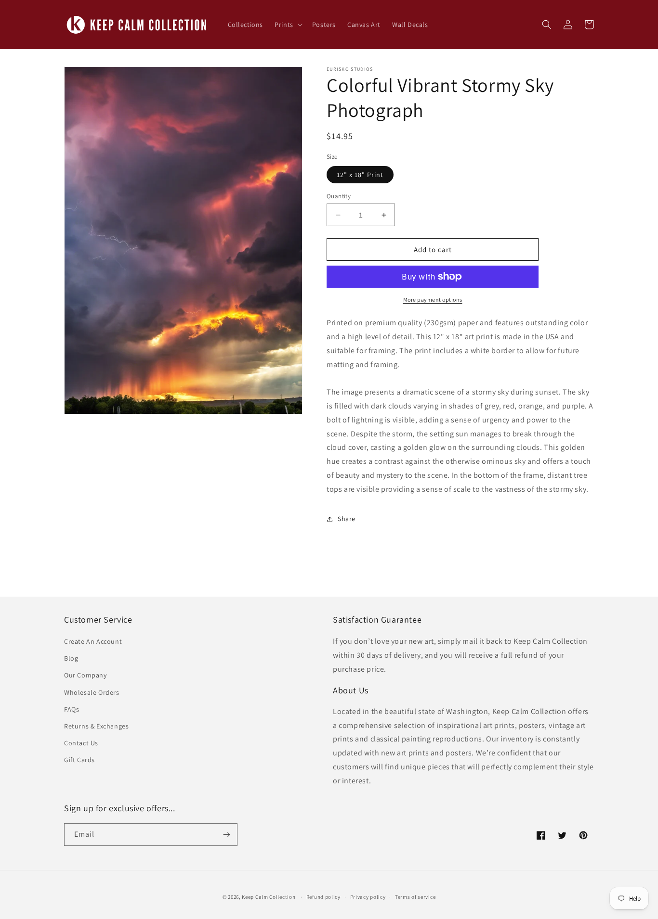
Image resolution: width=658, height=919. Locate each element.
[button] (287, 24)
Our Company (85, 675)
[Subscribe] (226, 834)
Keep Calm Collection (268, 896)
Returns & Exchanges (96, 726)
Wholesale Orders (91, 692)
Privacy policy (368, 896)
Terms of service (415, 896)
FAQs (71, 709)
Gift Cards (79, 759)
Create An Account (93, 641)
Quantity (339, 196)
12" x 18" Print (360, 174)
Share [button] (346, 518)
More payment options (432, 299)
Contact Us (81, 743)
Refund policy (323, 896)
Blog (71, 658)
